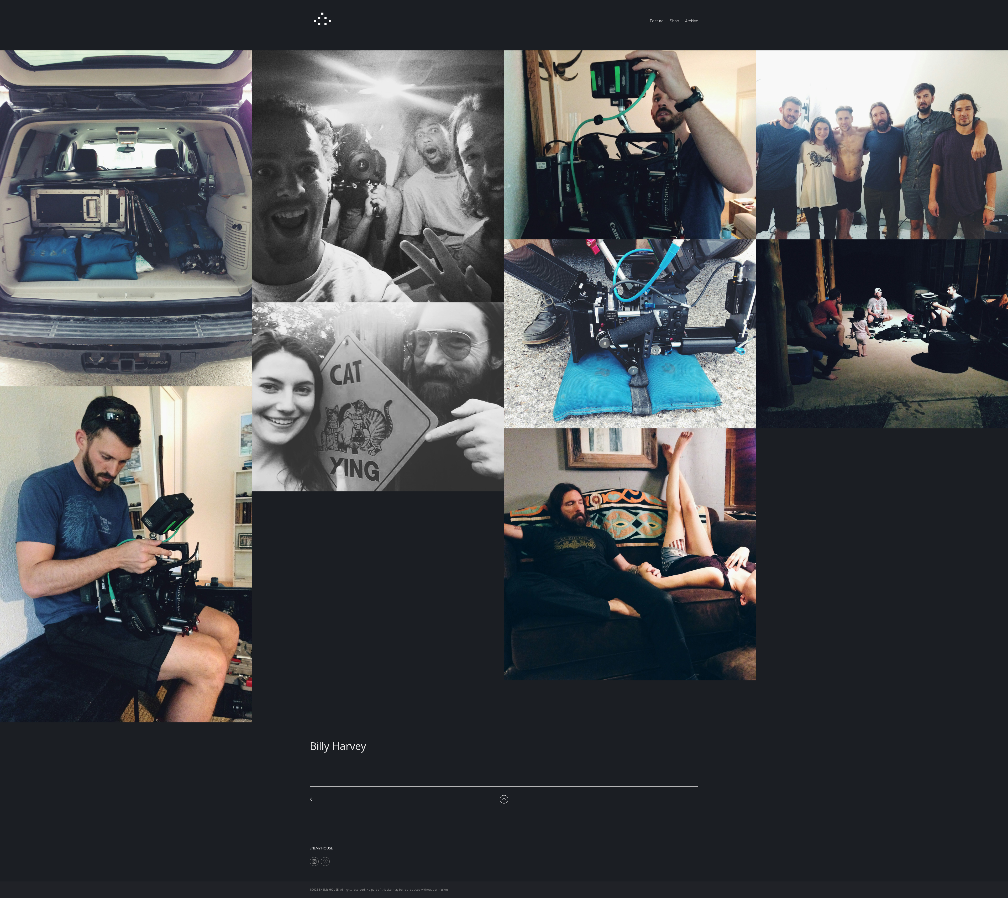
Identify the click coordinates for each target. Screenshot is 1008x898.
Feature (657, 21)
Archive (691, 21)
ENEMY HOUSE (321, 848)
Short (674, 21)
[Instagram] (314, 861)
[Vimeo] (325, 861)
